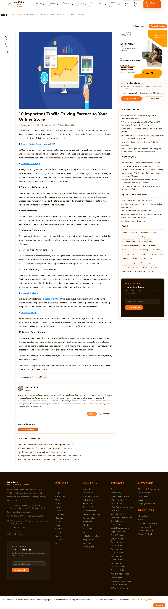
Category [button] (80, 4)
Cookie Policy (89, 518)
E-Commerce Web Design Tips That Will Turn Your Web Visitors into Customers (141, 124)
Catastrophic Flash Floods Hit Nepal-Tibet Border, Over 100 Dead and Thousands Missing (142, 168)
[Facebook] (9, 534)
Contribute (139, 26)
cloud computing (128, 263)
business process (156, 254)
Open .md (155, 99)
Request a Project (91, 496)
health (124, 232)
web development (150, 245)
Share (58, 525)
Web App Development (122, 507)
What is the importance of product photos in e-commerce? (142, 205)
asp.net (134, 258)
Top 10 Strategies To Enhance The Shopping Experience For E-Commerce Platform (141, 150)
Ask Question (159, 26)
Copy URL (132, 99)
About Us (87, 489)
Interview (59, 514)
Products (52, 4)
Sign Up (136, 4)
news (21, 345)
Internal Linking (28, 312)
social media (140, 271)
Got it (160, 605)
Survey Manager (145, 530)
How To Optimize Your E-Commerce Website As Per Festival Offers (49, 459)
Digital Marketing (118, 531)
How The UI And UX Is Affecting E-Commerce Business (142, 143)
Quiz (57, 543)
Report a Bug (89, 507)
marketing (126, 250)
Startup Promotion (119, 584)
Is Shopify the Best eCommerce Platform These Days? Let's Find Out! (49, 455)
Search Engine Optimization (35, 144)
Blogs (20, 14)
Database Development (122, 517)
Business (115, 489)
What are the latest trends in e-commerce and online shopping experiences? (142, 216)
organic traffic (91, 173)
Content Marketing (30, 163)
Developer (65, 4)
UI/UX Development (120, 528)
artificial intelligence (140, 237)
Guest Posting (117, 535)
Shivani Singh (27, 125)
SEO (52, 144)
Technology (116, 492)
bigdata (151, 271)
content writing (144, 263)
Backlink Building (29, 293)
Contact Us (88, 492)
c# (139, 241)
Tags (57, 492)
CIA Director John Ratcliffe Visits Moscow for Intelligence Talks (141, 188)
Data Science (116, 577)
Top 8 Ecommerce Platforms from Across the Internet (42, 452)
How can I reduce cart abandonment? (137, 210)
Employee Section (146, 503)
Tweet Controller (146, 534)
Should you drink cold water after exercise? (140, 162)
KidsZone (142, 500)
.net (151, 258)
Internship (59, 539)
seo (154, 232)
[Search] (119, 4)
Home (13, 14)
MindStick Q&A (145, 492)
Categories (60, 496)
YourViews (143, 496)
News (58, 521)
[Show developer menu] (72, 4)
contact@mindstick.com (20, 512)
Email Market (41, 377)
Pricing (112, 4)
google (135, 254)
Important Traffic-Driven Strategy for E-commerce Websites (139, 117)
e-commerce (26, 377)
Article (58, 503)
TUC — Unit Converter (148, 523)
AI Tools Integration (119, 588)
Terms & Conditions (91, 514)
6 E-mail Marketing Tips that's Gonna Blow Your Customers (45, 448)
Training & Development (149, 489)
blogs (44, 173)
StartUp (58, 528)
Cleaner (141, 519)
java (134, 250)
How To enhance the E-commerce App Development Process (46, 444)
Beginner (59, 518)
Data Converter (145, 516)
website (125, 258)
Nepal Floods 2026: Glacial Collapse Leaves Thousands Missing (141, 174)
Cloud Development (120, 496)
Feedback (87, 503)
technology (145, 232)
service (143, 258)
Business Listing (118, 570)
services (145, 267)
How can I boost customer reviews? (137, 200)
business (133, 232)
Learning (87, 543)
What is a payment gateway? (134, 221)
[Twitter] (15, 534)
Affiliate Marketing (91, 536)
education (126, 237)
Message (106, 414)
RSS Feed (87, 528)
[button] (6, 37)
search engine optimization (150, 250)
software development (130, 245)
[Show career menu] (105, 4)
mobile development (130, 267)
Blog (57, 507)
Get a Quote (151, 3)
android (154, 267)
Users (91, 4)
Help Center (88, 539)
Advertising (88, 500)
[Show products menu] (57, 4)
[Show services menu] (44, 4)
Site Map (87, 525)
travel (144, 254)
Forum (58, 510)
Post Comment (29, 429)
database (125, 254)
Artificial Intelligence (120, 574)
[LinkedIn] (20, 534)
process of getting (51, 298)
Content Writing (118, 566)
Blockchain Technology (121, 581)
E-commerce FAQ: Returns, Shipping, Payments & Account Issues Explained (142, 137)
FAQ (85, 532)
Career (100, 4)
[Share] (7, 52)
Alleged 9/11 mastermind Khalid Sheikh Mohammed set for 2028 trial (139, 181)
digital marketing (128, 241)
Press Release (89, 521)
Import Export (144, 527)
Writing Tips (88, 547)
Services (39, 4)
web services (127, 271)
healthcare (148, 241)
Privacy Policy (89, 510)
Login (126, 4)
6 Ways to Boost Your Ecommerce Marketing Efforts (141, 130)
